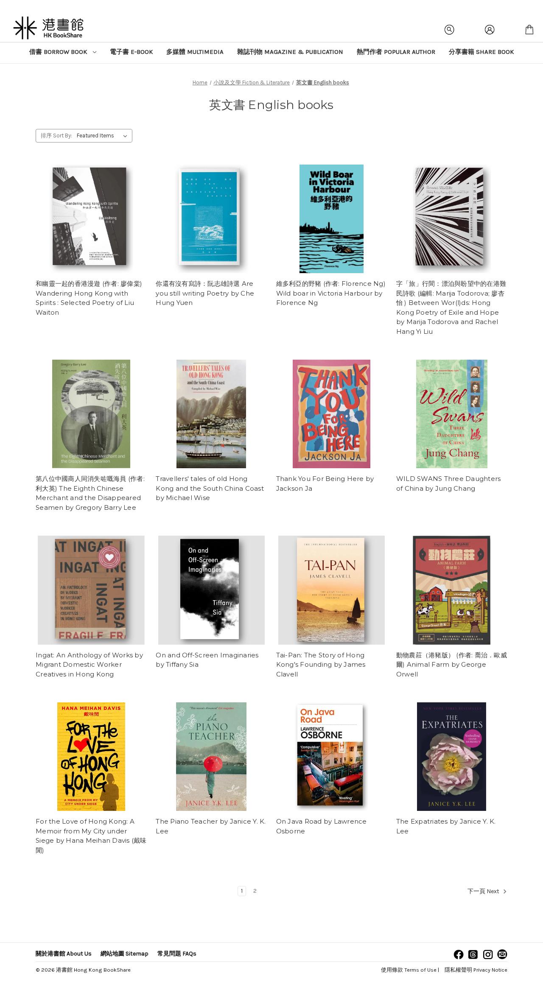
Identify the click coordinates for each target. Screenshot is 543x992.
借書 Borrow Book (59, 52)
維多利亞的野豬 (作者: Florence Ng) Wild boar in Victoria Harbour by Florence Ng (331, 293)
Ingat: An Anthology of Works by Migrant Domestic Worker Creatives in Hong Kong (89, 664)
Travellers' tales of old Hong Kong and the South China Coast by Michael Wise (210, 488)
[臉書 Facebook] (458, 954)
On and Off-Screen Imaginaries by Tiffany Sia (207, 660)
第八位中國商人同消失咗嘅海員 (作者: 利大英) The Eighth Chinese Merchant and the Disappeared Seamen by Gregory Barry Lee (90, 493)
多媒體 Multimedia (195, 52)
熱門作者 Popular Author (396, 52)
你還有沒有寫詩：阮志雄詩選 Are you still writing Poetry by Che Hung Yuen (205, 293)
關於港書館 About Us (64, 953)
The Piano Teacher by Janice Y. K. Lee (211, 826)
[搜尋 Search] (450, 30)
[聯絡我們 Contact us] (502, 954)
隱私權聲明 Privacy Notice (476, 970)
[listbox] (104, 135)
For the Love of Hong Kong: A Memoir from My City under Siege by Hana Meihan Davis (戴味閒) (91, 835)
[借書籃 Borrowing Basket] (529, 30)
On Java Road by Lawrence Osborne (321, 826)
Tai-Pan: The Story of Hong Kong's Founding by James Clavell (321, 664)
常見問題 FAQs (176, 953)
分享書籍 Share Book (481, 52)
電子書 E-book (131, 52)
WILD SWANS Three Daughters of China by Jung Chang (448, 483)
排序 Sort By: (56, 135)
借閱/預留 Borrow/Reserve (91, 218)
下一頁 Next (484, 891)
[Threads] (473, 954)
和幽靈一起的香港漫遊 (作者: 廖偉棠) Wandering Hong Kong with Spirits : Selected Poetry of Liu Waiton (89, 297)
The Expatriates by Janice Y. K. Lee (446, 826)
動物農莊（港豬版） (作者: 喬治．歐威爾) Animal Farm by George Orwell (451, 664)
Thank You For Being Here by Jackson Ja (325, 483)
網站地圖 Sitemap (124, 953)
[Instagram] (488, 954)
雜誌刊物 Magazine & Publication (290, 52)
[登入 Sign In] (489, 30)
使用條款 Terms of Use (409, 970)
